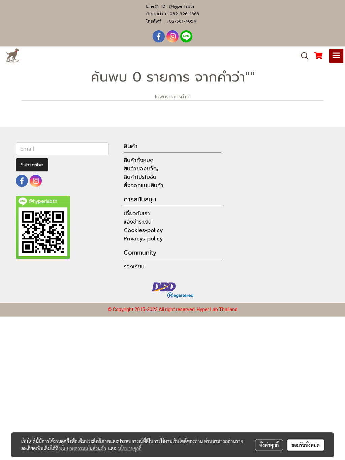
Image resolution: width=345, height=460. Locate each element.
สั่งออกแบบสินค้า (143, 186)
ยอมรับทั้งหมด (305, 445)
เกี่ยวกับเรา (137, 213)
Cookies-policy (143, 230)
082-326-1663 (184, 14)
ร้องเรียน (134, 267)
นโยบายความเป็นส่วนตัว (82, 448)
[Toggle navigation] (336, 55)
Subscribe (32, 164)
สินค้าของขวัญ (141, 169)
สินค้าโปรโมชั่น (140, 177)
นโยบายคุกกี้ (130, 448)
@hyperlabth (181, 6)
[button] (302, 56)
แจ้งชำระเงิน (138, 222)
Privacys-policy (143, 239)
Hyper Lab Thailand (217, 309)
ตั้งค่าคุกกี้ (269, 445)
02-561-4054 (182, 21)
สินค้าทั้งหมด (139, 160)
